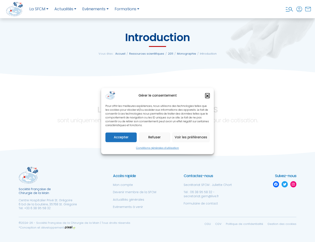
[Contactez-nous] (308, 9)
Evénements (93, 9)
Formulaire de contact (201, 203)
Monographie (186, 54)
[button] (207, 95)
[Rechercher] (289, 9)
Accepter (121, 137)
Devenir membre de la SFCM (134, 192)
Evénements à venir (128, 207)
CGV (218, 224)
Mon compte (123, 185)
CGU (207, 224)
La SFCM (37, 9)
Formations (125, 9)
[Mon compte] (299, 9)
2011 (170, 54)
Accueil (120, 54)
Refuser (154, 137)
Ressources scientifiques (146, 54)
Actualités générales (128, 199)
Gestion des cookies (281, 224)
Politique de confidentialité (244, 224)
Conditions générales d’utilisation (157, 148)
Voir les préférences (191, 137)
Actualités (63, 9)
